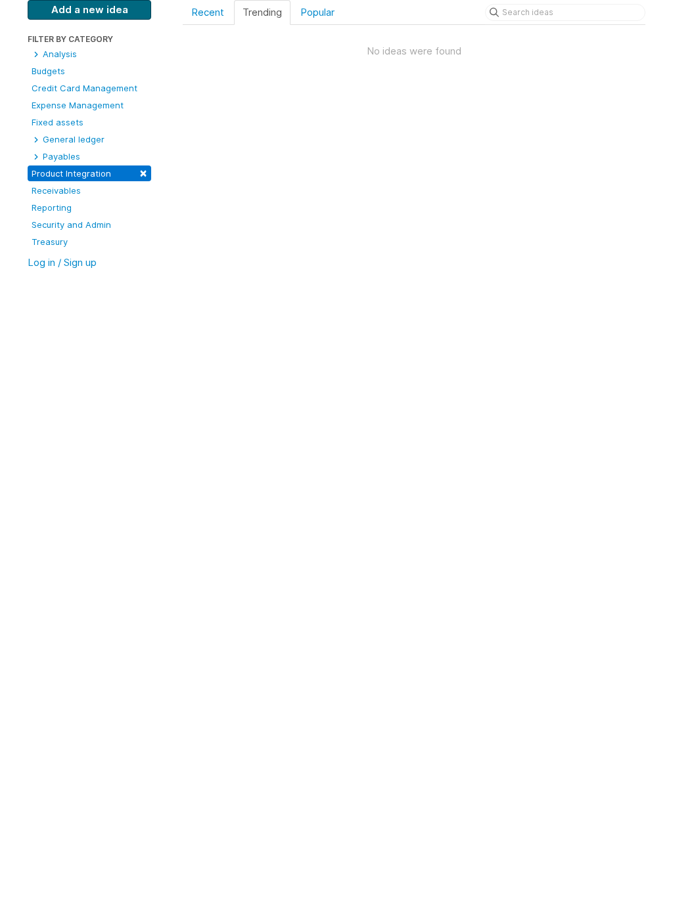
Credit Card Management (84, 88)
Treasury (50, 241)
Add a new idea (89, 9)
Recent (207, 12)
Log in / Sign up (62, 262)
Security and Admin (71, 224)
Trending (262, 12)
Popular (317, 12)
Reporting (52, 207)
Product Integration (89, 172)
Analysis (58, 54)
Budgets (48, 71)
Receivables (56, 190)
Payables (60, 156)
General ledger (72, 139)
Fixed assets (57, 122)
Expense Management (78, 105)
